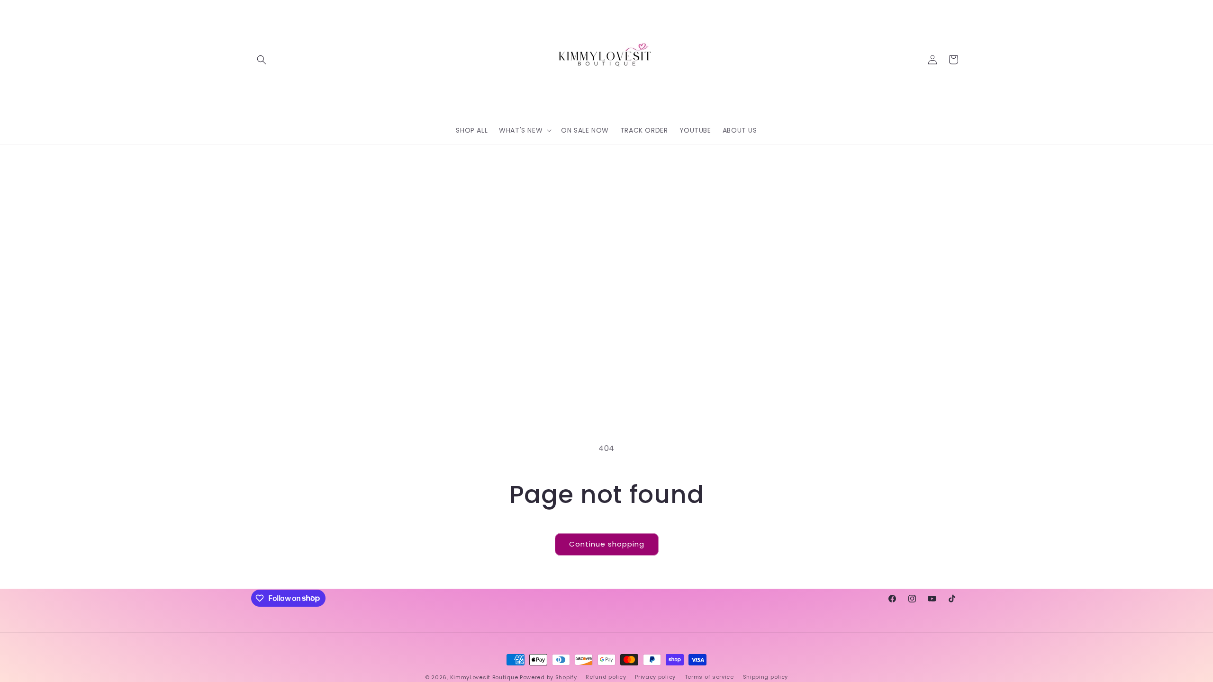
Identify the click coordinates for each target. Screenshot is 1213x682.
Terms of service (709, 677)
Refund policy (606, 677)
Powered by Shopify (548, 677)
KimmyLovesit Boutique (484, 677)
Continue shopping (606, 544)
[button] (261, 59)
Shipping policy (765, 677)
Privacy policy (655, 677)
